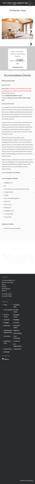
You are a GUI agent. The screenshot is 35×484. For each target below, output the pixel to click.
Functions (16, 322)
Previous (4, 43)
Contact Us (17, 341)
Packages (6, 322)
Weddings (16, 319)
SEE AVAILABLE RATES (17, 67)
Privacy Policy (7, 349)
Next (31, 31)
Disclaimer (7, 352)
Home (5, 304)
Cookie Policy (17, 349)
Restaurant (7, 325)
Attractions (7, 336)
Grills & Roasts (18, 333)
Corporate (7, 319)
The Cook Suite (8, 309)
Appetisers (17, 330)
